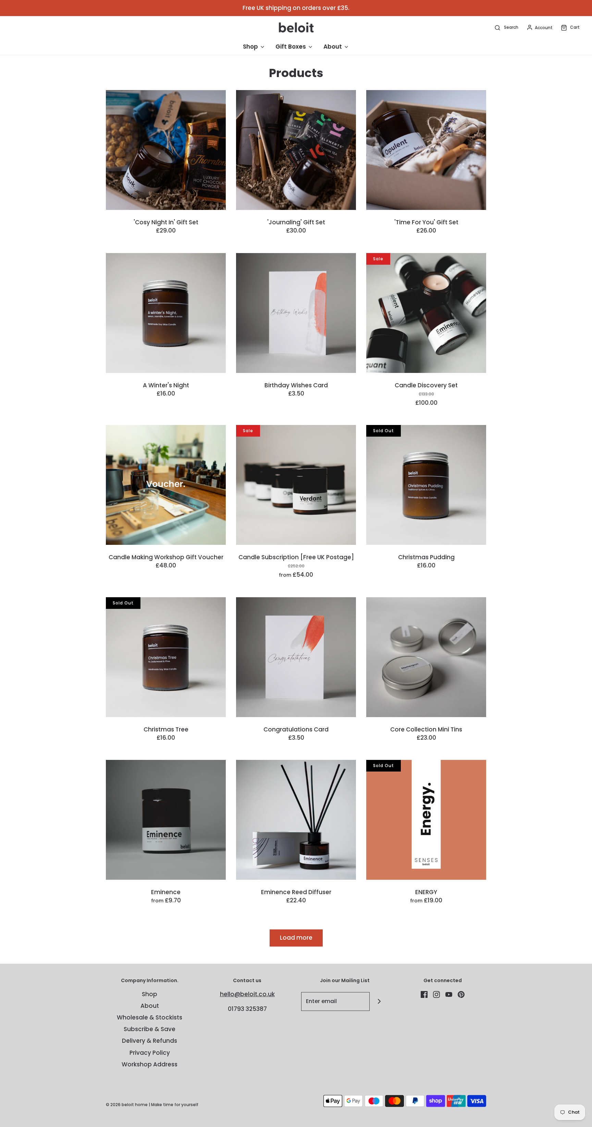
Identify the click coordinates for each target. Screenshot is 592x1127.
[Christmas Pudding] (426, 485)
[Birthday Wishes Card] (296, 313)
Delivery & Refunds (149, 1041)
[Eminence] (166, 820)
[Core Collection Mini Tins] (426, 657)
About (149, 1006)
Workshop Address (149, 1064)
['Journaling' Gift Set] (296, 150)
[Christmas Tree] (166, 657)
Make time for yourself (174, 1104)
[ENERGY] (426, 820)
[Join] (379, 1001)
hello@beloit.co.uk (247, 994)
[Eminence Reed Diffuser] (296, 820)
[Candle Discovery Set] (426, 313)
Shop (149, 994)
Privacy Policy (150, 1053)
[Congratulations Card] (296, 657)
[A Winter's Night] (166, 313)
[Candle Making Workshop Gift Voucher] (166, 485)
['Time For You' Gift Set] (426, 150)
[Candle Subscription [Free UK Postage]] (296, 485)
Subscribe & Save (149, 1029)
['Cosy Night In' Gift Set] (166, 150)
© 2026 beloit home (127, 1104)
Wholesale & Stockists (149, 1017)
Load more (296, 938)
